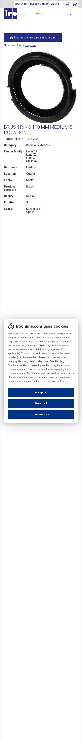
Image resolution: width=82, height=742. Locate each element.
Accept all (41, 392)
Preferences (41, 414)
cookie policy (57, 381)
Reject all (41, 403)
